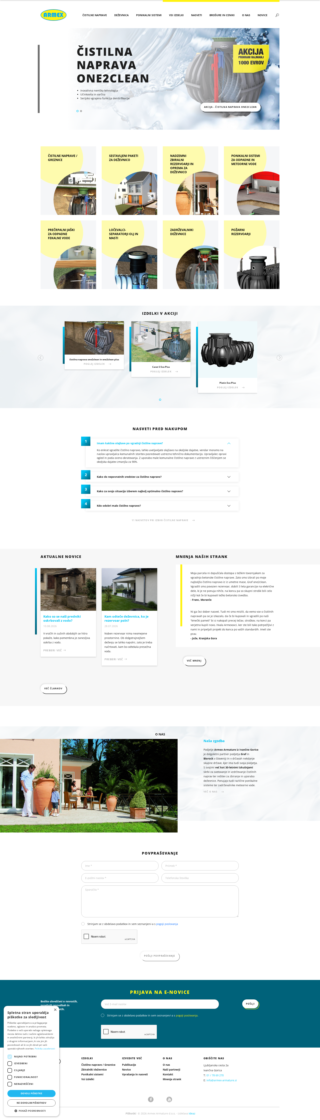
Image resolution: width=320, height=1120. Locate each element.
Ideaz (192, 1113)
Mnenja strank (172, 1079)
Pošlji (250, 1003)
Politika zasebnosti (45, 1048)
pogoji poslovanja (167, 924)
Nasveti (196, 15)
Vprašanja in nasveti (135, 1074)
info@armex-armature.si (221, 1080)
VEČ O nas (210, 791)
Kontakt (168, 1074)
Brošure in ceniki (222, 15)
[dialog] (31, 1061)
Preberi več (52, 650)
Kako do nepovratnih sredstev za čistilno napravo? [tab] (129, 476)
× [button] (55, 1009)
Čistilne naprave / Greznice (98, 1064)
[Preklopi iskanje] (277, 15)
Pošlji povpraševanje (159, 955)
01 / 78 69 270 (215, 1075)
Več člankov (53, 688)
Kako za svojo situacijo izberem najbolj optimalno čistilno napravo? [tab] (140, 491)
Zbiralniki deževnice (94, 1069)
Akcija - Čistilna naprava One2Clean (230, 107)
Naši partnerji (171, 1069)
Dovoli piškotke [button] (31, 1093)
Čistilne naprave (94, 15)
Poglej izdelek (94, 363)
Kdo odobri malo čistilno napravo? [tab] (119, 505)
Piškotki (131, 1113)
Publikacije (129, 1064)
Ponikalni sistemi (149, 15)
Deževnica (121, 15)
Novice (262, 15)
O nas (246, 15)
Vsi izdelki (176, 15)
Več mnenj (194, 660)
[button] (77, 111)
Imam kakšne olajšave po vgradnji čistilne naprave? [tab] (130, 443)
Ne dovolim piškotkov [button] (31, 1102)
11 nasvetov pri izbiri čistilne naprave (160, 520)
